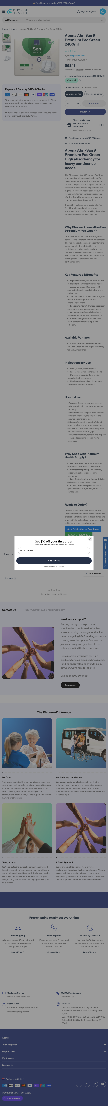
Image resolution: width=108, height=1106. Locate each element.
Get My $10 (54, 560)
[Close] (90, 539)
